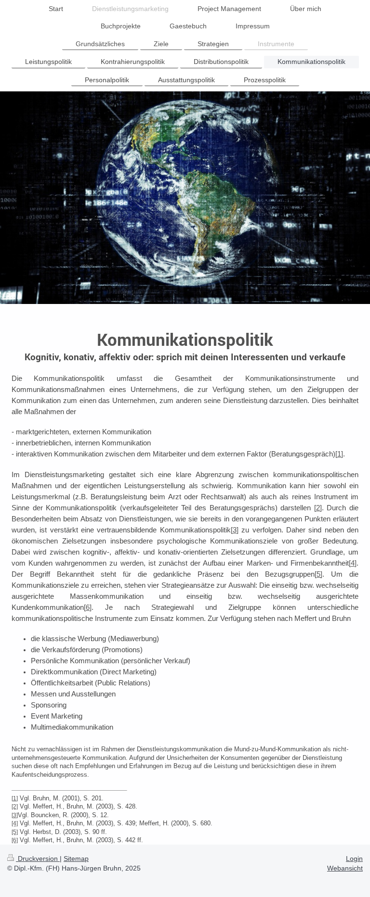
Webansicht (345, 868)
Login (354, 858)
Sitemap (76, 858)
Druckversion (38, 858)
